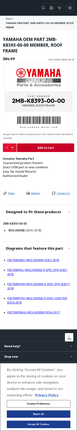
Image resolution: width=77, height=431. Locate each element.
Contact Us (63, 193)
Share (11, 193)
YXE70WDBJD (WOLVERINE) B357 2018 (33, 260)
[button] (38, 346)
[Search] (43, 8)
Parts (9, 18)
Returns (35, 193)
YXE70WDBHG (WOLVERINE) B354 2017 (33, 312)
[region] (38, 397)
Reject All (38, 414)
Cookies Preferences (38, 403)
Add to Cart (45, 148)
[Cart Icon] (59, 8)
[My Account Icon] (51, 8)
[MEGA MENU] (70, 8)
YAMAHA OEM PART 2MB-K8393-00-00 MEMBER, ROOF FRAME (32, 45)
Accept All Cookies (38, 424)
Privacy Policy (47, 395)
